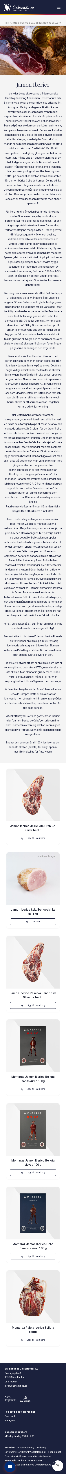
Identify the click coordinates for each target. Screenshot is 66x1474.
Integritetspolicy (25, 1447)
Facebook (10, 1416)
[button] (33, 838)
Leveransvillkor (13, 1452)
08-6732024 (11, 1381)
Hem (7, 23)
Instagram (10, 1420)
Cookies (40, 1447)
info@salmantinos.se (16, 1385)
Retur (25, 1452)
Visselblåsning (37, 1452)
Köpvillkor (10, 1447)
